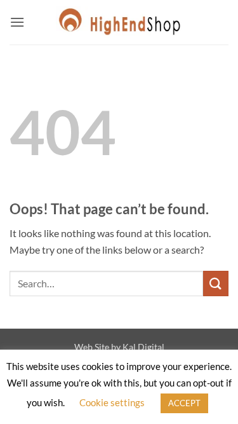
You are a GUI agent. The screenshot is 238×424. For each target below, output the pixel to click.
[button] (17, 22)
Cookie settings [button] (112, 402)
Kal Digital (143, 346)
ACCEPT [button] (184, 403)
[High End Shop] (119, 22)
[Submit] (215, 283)
